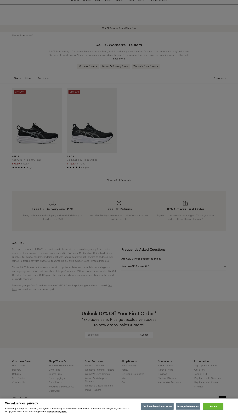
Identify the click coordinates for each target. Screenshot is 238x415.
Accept (213, 406)
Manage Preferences (187, 406)
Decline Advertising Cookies (157, 406)
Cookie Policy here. (57, 412)
